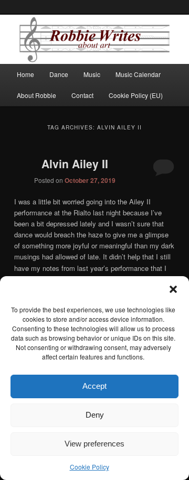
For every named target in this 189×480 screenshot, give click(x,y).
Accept (94, 385)
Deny (95, 414)
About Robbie (36, 95)
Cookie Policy (89, 466)
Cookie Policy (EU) (136, 95)
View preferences (94, 443)
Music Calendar (138, 74)
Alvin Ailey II (74, 163)
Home (25, 74)
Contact (82, 95)
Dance (58, 74)
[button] (173, 289)
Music (91, 74)
